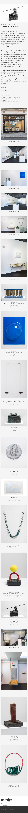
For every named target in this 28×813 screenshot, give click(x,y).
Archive (13, 2)
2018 (20, 2)
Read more (5, 810)
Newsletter (4, 805)
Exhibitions (4, 2)
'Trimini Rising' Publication (11, 101)
